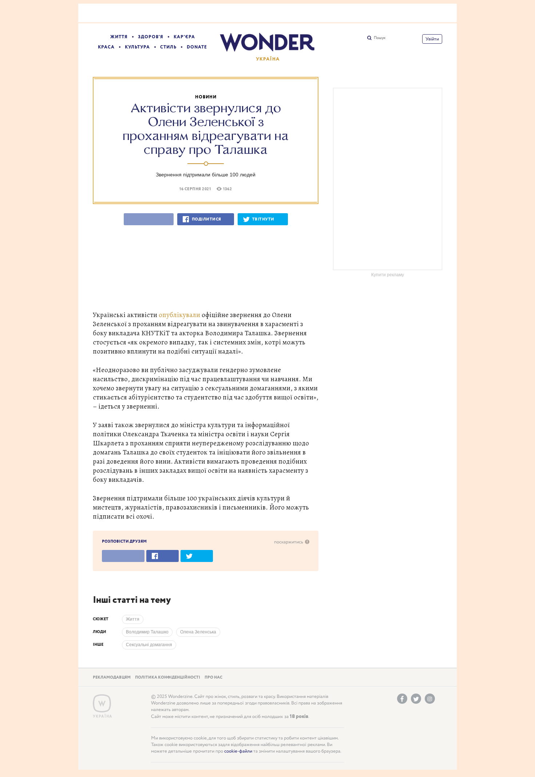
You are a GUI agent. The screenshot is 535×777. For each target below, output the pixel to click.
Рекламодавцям (112, 677)
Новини (206, 97)
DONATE (197, 47)
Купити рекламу (387, 275)
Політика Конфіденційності (167, 677)
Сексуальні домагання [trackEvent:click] (149, 644)
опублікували (179, 314)
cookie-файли (238, 751)
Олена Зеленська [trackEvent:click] (198, 632)
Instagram (430, 699)
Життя (119, 37)
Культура (137, 47)
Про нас (213, 677)
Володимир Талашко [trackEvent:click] (147, 632)
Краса (106, 47)
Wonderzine (102, 703)
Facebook (402, 699)
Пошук (379, 38)
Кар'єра (184, 37)
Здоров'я (150, 37)
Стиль (168, 47)
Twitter (416, 699)
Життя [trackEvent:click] (132, 619)
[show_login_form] (432, 39)
